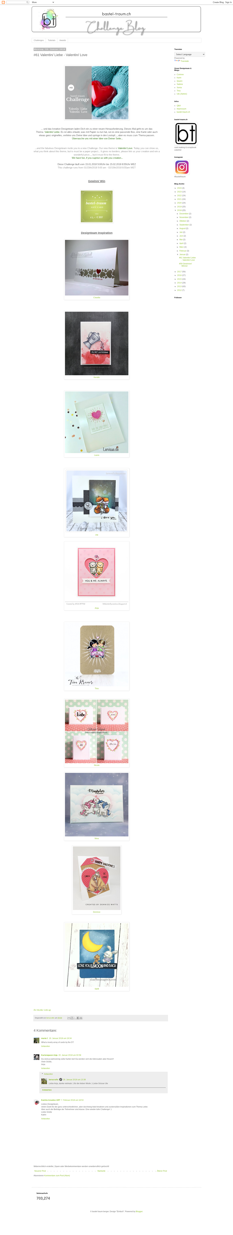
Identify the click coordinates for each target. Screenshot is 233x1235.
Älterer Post (162, 1171)
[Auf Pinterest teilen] (81, 1018)
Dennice (96, 912)
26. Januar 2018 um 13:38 (74, 1080)
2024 (179, 188)
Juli (181, 232)
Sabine (180, 84)
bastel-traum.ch (183, 112)
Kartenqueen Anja (49, 1055)
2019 (179, 207)
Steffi (97, 989)
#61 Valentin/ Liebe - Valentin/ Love (187, 259)
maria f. (44, 1038)
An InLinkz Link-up (42, 1010)
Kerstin (97, 377)
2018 (179, 210)
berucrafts (53, 1080)
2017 (179, 272)
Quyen (179, 81)
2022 (179, 195)
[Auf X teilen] (75, 1018)
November (184, 217)
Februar (183, 251)
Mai (181, 239)
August (182, 228)
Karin (179, 78)
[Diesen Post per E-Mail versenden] (69, 1018)
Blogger (139, 1211)
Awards (62, 40)
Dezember (184, 214)
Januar (182, 254)
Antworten (45, 1046)
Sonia (179, 87)
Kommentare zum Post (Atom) (57, 1175)
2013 (179, 286)
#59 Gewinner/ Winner (185, 265)
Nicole (97, 765)
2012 (179, 290)
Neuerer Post (40, 1171)
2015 (179, 279)
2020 (179, 203)
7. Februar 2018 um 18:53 (72, 1100)
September (184, 225)
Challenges (39, 40)
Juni (181, 236)
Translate (185, 61)
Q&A (179, 106)
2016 (179, 275)
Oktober (183, 221)
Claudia (96, 297)
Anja (97, 608)
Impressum (181, 109)
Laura (96, 455)
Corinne (180, 74)
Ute (96, 535)
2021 (179, 199)
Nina (97, 838)
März (181, 247)
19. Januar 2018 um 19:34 (60, 1038)
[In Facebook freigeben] (78, 1018)
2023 (179, 192)
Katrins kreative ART (50, 1100)
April (181, 243)
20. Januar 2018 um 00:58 (69, 1055)
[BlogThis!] (72, 1018)
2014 (179, 283)
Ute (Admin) (182, 94)
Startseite (101, 1171)
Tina (97, 688)
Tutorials (51, 40)
